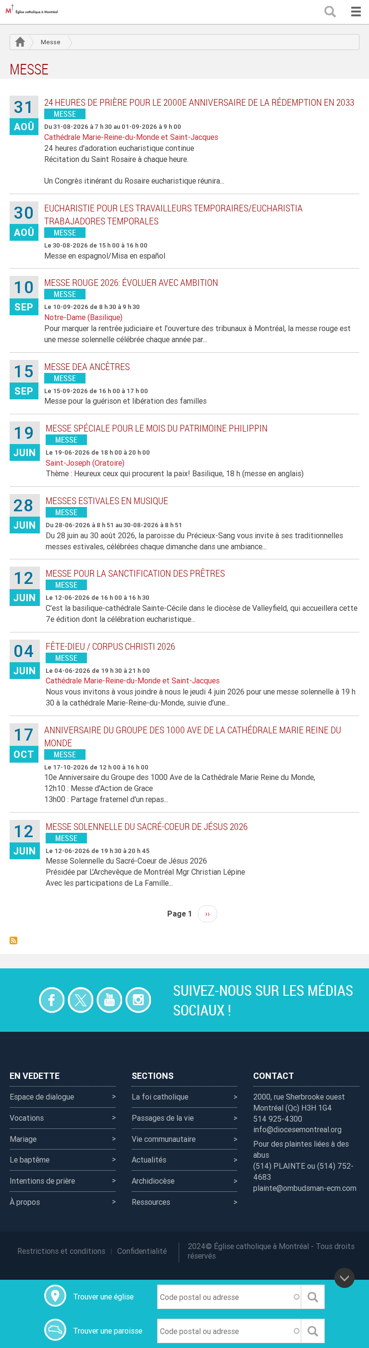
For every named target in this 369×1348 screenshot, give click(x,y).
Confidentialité (142, 1251)
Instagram (138, 1000)
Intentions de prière (42, 1181)
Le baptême (29, 1159)
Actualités (149, 1159)
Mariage (23, 1139)
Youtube (109, 1000)
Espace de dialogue (42, 1096)
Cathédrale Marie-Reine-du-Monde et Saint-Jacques (131, 137)
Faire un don (23, 1000)
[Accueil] (33, 12)
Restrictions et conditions (61, 1251)
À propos (25, 1202)
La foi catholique (160, 1096)
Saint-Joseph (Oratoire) (85, 463)
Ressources (151, 1202)
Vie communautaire (164, 1139)
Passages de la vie (163, 1118)
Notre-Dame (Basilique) (83, 317)
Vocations (27, 1118)
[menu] (356, 12)
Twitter (80, 1000)
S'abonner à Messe (13, 940)
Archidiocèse (153, 1181)
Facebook (51, 1000)
